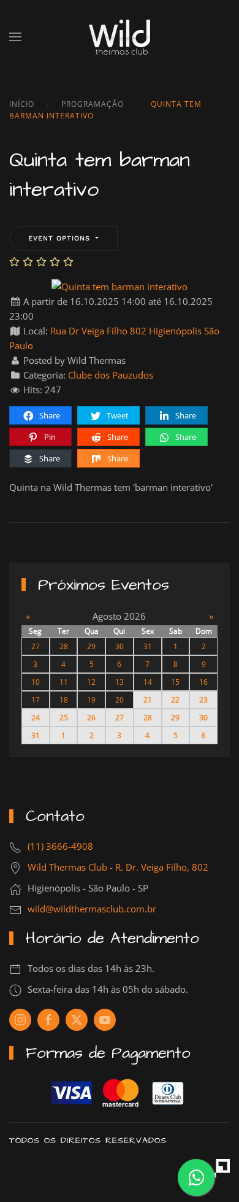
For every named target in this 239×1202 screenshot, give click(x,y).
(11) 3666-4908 (60, 846)
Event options (60, 238)
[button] (15, 36)
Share (48, 415)
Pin (49, 436)
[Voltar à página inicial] (119, 36)
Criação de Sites (220, 1168)
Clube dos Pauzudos (110, 375)
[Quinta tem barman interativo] (119, 285)
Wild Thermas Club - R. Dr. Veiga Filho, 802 (118, 867)
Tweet (117, 415)
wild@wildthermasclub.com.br (92, 909)
